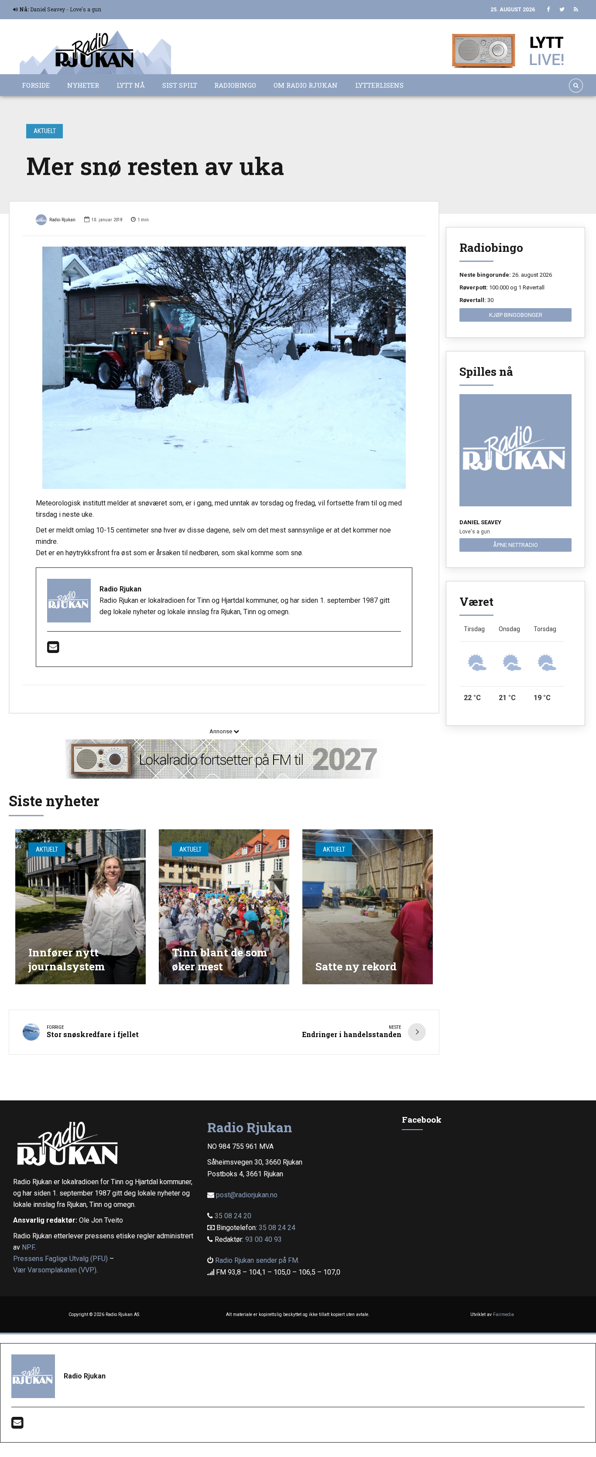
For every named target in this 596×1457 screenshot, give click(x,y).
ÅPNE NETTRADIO (515, 545)
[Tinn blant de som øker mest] (224, 907)
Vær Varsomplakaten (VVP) (54, 1270)
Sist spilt (179, 85)
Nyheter (83, 85)
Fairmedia (503, 1314)
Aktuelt (45, 131)
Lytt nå (130, 85)
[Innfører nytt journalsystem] (80, 907)
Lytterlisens (379, 85)
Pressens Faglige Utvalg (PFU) (60, 1258)
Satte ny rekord (356, 966)
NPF (28, 1247)
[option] (224, 368)
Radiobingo (235, 85)
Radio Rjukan (62, 220)
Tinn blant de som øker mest (219, 959)
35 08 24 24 (277, 1227)
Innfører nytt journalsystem (66, 959)
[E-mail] (53, 650)
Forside (36, 85)
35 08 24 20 (233, 1216)
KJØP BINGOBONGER (515, 315)
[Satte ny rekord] (367, 907)
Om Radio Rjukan (306, 85)
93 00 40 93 (263, 1239)
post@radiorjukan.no (246, 1195)
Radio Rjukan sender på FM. (257, 1260)
